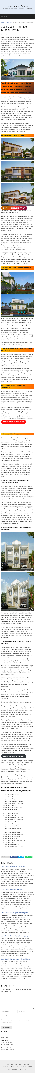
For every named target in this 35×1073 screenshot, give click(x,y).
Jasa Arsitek (9, 22)
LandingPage (6, 1066)
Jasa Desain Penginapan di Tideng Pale (14, 913)
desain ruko (26, 1064)
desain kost (23, 1066)
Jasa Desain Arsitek (17, 6)
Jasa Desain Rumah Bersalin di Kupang (14, 936)
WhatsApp (29, 856)
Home (2, 22)
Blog (12, 1064)
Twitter (22, 856)
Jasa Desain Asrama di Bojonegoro (13, 866)
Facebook (14, 856)
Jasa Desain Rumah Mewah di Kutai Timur (15, 959)
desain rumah (14, 1066)
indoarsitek (18, 1064)
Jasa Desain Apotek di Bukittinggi (12, 889)
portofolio (30, 1066)
